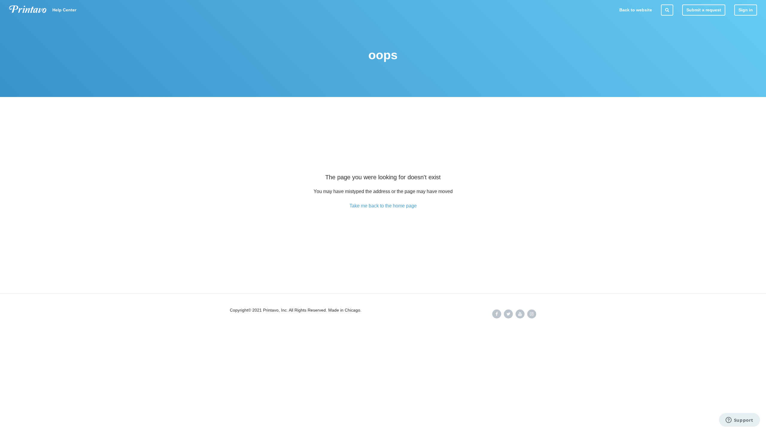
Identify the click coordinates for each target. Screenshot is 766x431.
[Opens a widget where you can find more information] (739, 420)
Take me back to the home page (383, 205)
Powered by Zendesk (741, 333)
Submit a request (703, 9)
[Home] (27, 10)
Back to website (635, 9)
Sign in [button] (745, 9)
